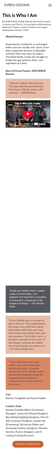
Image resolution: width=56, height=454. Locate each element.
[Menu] (50, 5)
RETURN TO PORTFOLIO (28, 444)
